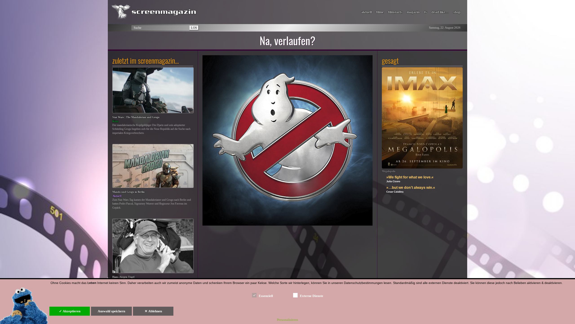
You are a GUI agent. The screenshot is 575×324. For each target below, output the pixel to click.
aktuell (366, 12)
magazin (413, 12)
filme (380, 12)
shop (456, 12)
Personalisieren (287, 320)
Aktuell (117, 196)
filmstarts (395, 12)
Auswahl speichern (111, 311)
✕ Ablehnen (153, 311)
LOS (194, 27)
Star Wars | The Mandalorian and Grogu (135, 117)
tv (425, 12)
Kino (115, 121)
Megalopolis (389, 171)
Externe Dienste (311, 296)
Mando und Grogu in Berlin (128, 192)
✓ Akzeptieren (69, 311)
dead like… (440, 12)
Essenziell (266, 296)
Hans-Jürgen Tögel (123, 277)
